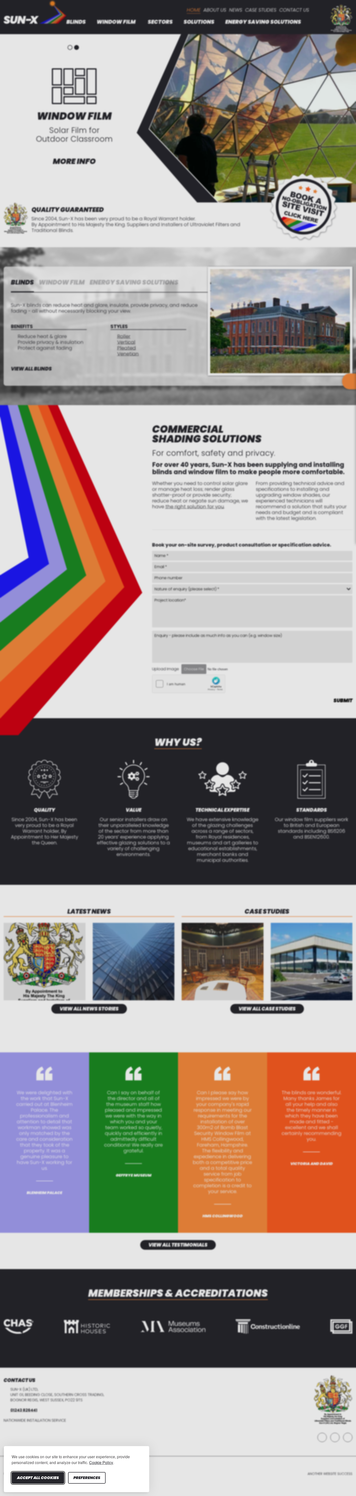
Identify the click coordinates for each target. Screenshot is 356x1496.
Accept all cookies (38, 1478)
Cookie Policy (101, 1462)
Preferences (86, 1478)
